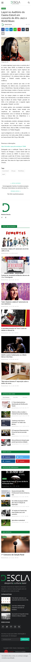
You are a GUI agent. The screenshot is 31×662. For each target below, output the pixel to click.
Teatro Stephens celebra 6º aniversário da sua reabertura (14, 303)
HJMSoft (27, 648)
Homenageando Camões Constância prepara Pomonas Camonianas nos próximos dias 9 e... (15, 187)
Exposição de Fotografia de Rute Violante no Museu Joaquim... (20, 615)
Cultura (3, 8)
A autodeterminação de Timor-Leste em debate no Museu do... (14, 329)
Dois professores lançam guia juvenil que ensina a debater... (20, 441)
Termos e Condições (20, 651)
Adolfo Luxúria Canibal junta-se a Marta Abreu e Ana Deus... (13, 356)
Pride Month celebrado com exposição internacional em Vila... (20, 599)
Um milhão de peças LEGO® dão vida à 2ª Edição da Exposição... (20, 502)
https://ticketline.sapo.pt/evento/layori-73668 (13, 146)
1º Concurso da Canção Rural (12, 555)
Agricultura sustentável (18, 520)
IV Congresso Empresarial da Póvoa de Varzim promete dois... (20, 432)
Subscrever (25, 639)
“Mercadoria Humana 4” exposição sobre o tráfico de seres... (15, 382)
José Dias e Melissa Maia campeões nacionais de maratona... (18, 607)
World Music (21, 171)
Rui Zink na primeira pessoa (15, 194)
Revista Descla (8, 24)
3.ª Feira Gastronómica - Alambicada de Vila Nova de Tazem (20, 404)
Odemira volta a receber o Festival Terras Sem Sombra (20, 413)
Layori (3, 174)
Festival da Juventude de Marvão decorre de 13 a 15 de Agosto (15, 276)
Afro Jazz (13, 171)
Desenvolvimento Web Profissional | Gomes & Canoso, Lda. (21, 492)
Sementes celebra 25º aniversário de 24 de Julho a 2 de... (14, 250)
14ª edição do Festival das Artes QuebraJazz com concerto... (19, 512)
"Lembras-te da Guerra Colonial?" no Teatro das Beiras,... (19, 422)
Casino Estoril (5, 171)
